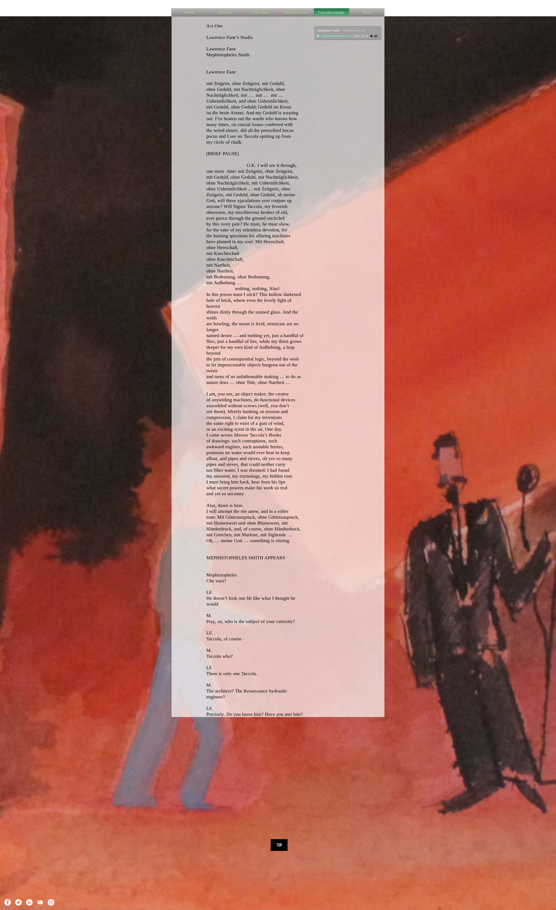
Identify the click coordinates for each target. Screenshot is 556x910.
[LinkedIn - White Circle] (29, 902)
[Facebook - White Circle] (7, 902)
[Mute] (372, 36)
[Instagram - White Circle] (51, 902)
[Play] (319, 36)
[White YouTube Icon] (40, 902)
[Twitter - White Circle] (18, 902)
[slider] (376, 36)
